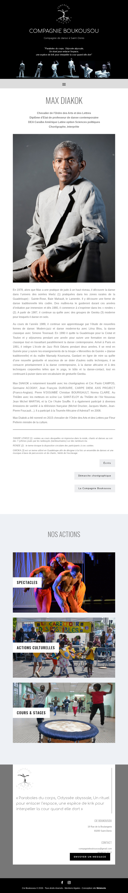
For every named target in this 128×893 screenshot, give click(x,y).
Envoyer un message (90, 856)
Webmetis (101, 888)
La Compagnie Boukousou (94, 488)
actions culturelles (36, 647)
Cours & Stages (31, 712)
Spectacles (27, 582)
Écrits (107, 463)
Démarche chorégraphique (94, 475)
